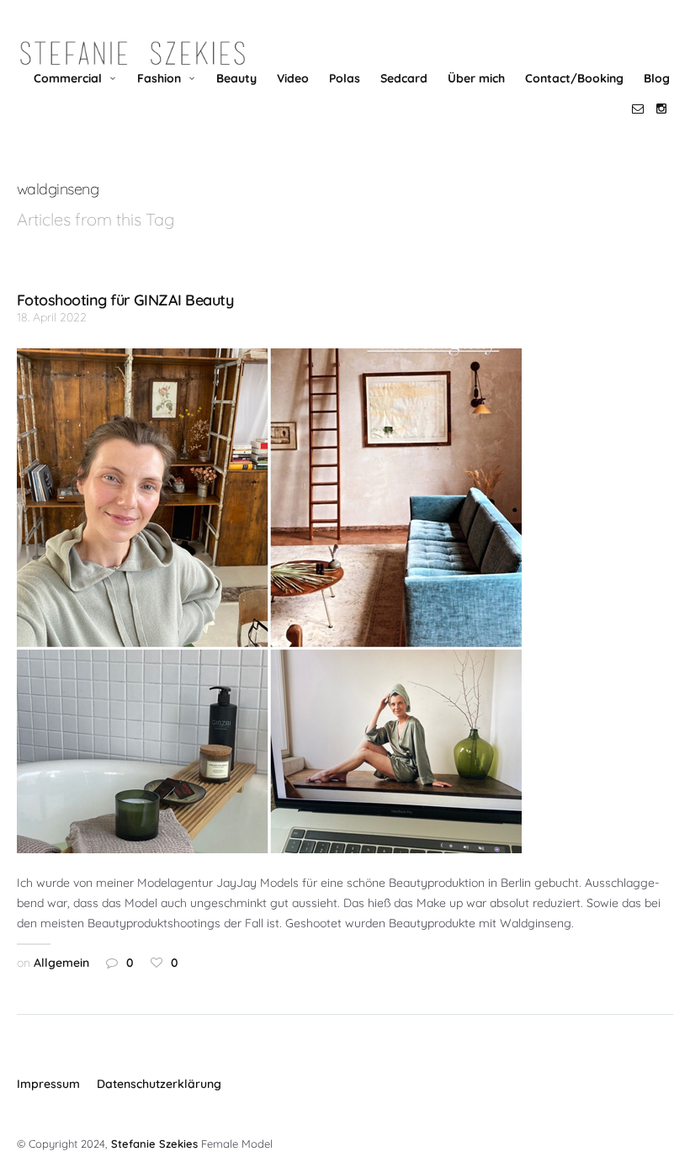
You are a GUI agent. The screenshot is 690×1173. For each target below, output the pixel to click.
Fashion (159, 78)
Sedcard (403, 78)
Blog (657, 78)
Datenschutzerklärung (159, 1083)
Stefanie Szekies (154, 1143)
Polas (344, 78)
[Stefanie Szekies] (132, 53)
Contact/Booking (574, 78)
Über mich (476, 78)
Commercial (68, 78)
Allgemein (61, 962)
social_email (638, 108)
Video (293, 78)
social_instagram (661, 108)
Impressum (48, 1083)
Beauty (236, 78)
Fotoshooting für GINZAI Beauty (125, 299)
